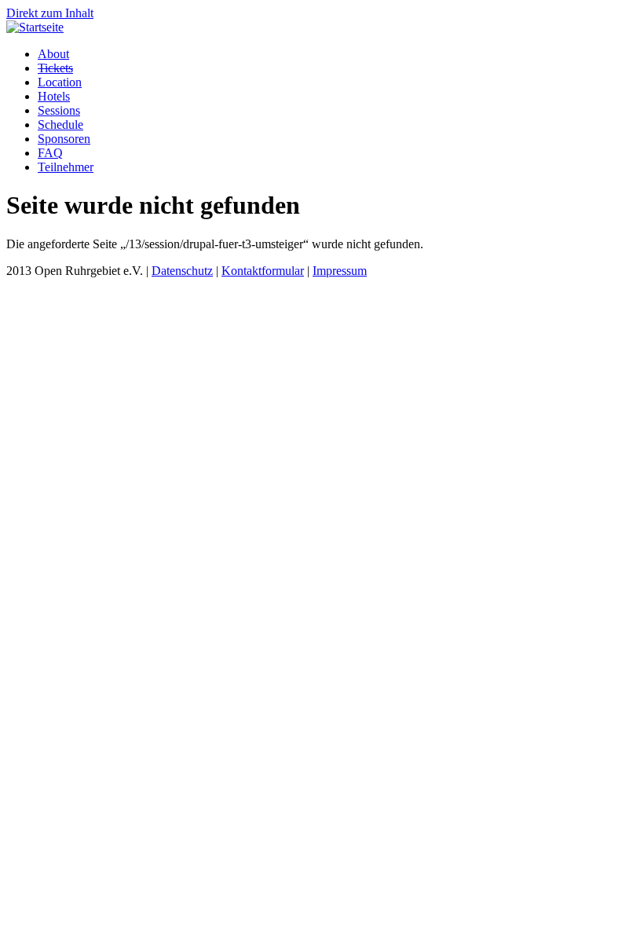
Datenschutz (182, 270)
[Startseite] (35, 27)
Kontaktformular (262, 270)
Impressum (340, 270)
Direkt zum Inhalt (49, 13)
